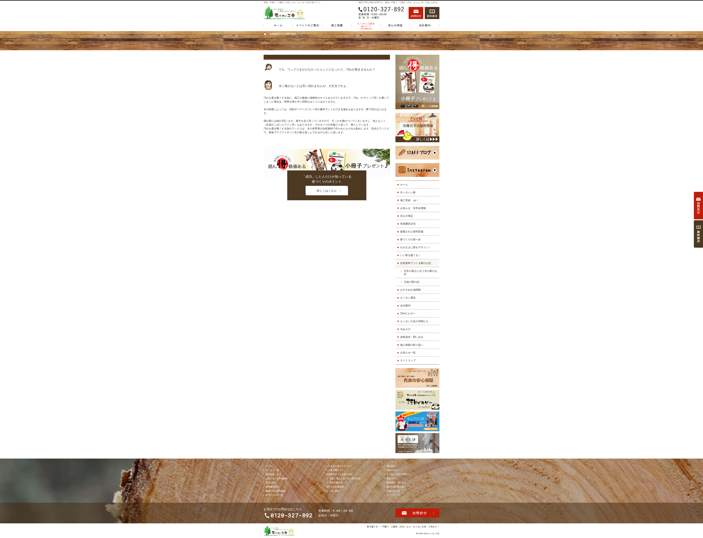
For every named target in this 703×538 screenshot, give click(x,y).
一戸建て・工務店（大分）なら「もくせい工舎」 (404, 526)
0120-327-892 (381, 13)
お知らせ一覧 (408, 352)
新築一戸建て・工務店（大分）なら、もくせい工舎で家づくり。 (293, 2)
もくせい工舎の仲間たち (414, 321)
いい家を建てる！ (410, 255)
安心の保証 (406, 215)
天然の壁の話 (411, 281)
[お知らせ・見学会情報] (307, 26)
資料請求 (432, 13)
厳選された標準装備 (411, 231)
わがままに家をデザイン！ (415, 247)
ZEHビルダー (407, 313)
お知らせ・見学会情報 (413, 208)
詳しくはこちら (321, 192)
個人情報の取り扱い (411, 344)
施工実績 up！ (409, 200)
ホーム (404, 184)
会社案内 (405, 305)
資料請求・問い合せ (411, 336)
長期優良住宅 (408, 223)
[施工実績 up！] (337, 26)
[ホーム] (278, 26)
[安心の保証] (395, 26)
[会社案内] (424, 26)
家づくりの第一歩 (410, 239)
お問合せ (416, 13)
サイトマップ (408, 360)
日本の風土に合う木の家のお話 (420, 272)
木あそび (405, 329)
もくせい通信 (408, 297)
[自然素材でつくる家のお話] (366, 26)
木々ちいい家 (408, 192)
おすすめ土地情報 (410, 289)
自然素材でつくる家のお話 (415, 263)
